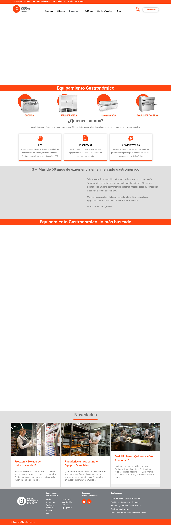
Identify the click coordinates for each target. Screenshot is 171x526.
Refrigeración (50, 502)
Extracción (65, 505)
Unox (47, 513)
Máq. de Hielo (67, 502)
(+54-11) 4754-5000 (121, 506)
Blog (119, 11)
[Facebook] (84, 501)
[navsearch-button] (138, 10)
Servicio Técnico (104, 11)
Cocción (49, 499)
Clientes (61, 11)
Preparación (50, 508)
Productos (73, 11)
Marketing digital (28, 522)
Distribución (50, 505)
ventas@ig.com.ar (122, 509)
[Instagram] (89, 501)
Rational (49, 511)
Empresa (49, 11)
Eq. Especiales (67, 508)
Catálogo (89, 11)
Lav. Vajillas (66, 499)
